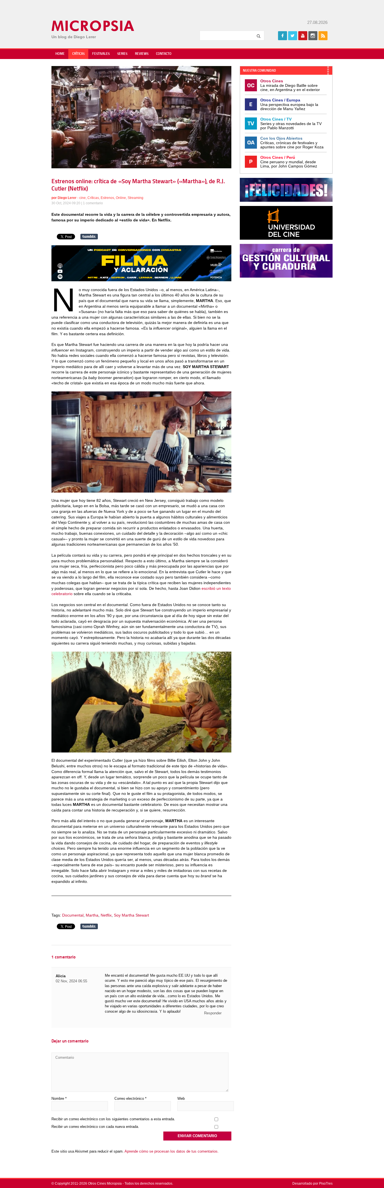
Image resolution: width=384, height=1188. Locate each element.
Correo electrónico (130, 1098)
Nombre (59, 1098)
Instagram (312, 35)
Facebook (282, 35)
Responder (213, 1013)
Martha (92, 915)
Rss (323, 35)
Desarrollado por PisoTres (312, 1183)
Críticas (78, 54)
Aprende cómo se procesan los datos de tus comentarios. (172, 1151)
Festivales (101, 54)
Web (181, 1098)
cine (82, 198)
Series (122, 54)
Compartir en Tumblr (89, 236)
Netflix (106, 915)
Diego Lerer (67, 198)
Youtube (302, 35)
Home (60, 54)
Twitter (292, 35)
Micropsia (93, 25)
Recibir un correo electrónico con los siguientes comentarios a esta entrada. (113, 1119)
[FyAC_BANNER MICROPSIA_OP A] (141, 280)
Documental (72, 915)
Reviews (141, 54)
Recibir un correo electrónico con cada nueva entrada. (95, 1126)
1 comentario (93, 203)
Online (121, 198)
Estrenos (107, 198)
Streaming (135, 198)
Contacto (163, 54)
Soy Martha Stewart (131, 915)
